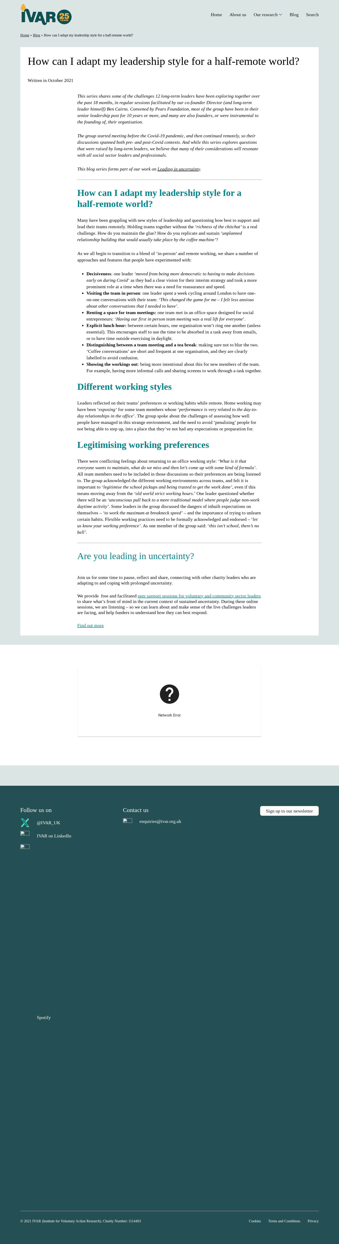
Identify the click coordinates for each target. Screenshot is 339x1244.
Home (24, 35)
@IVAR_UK (48, 822)
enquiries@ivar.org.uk (160, 821)
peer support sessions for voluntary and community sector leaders (199, 595)
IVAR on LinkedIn (54, 835)
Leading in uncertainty (179, 168)
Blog (36, 35)
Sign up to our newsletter (289, 810)
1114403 (134, 1221)
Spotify (44, 1017)
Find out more (90, 625)
